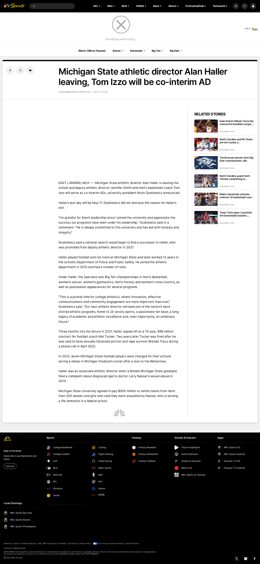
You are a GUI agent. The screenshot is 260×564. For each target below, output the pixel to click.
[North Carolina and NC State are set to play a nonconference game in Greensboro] (206, 144)
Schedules (136, 50)
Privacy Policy (85, 543)
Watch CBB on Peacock (92, 50)
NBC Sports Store (50, 543)
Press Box (62, 543)
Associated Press (68, 92)
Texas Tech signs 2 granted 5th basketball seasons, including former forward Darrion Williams (236, 214)
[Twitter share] (20, 70)
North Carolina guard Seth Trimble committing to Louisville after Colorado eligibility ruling (235, 177)
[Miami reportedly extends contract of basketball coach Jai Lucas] (206, 199)
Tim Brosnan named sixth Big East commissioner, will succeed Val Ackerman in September (237, 159)
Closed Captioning (29, 543)
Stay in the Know (12, 451)
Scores (117, 50)
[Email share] (30, 70)
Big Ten (156, 50)
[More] (236, 6)
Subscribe (10, 466)
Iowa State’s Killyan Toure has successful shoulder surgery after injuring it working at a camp (237, 123)
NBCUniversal (19, 548)
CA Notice (120, 543)
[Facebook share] (10, 70)
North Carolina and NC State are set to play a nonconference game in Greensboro (236, 141)
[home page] (14, 6)
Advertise (7, 543)
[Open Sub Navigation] (100, 6)
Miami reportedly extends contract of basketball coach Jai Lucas (236, 196)
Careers (16, 543)
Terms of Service (132, 543)
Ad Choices (72, 543)
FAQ (39, 543)
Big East (174, 50)
